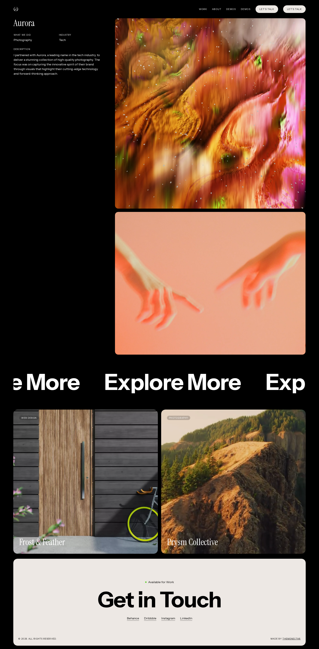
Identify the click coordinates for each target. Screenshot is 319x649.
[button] (159, 599)
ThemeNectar (291, 638)
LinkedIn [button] (186, 618)
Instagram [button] (168, 618)
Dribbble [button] (150, 618)
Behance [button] (133, 618)
